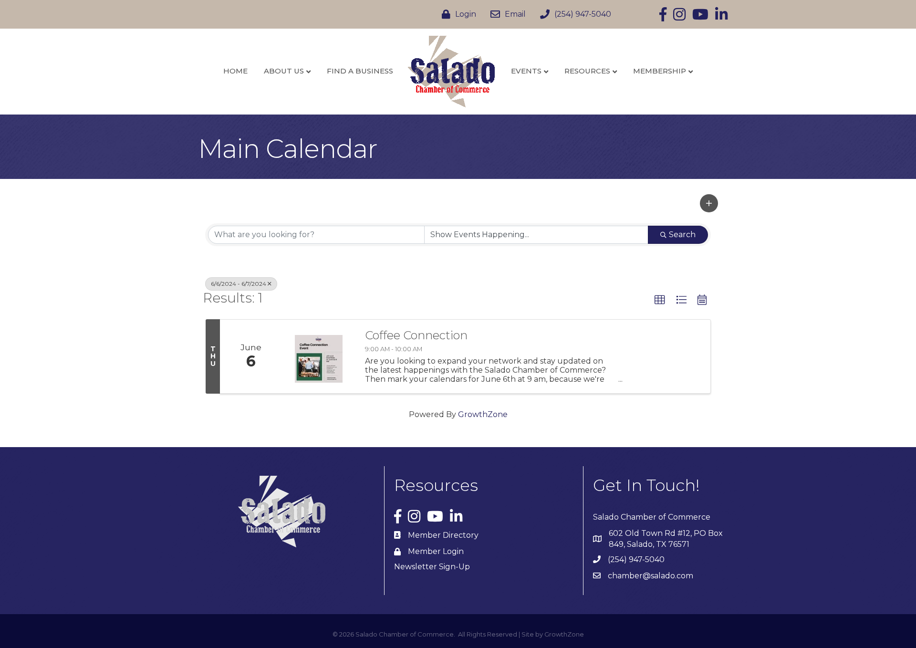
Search (682, 234)
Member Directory (443, 535)
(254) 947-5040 (636, 559)
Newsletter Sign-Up (432, 566)
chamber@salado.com (650, 575)
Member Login (436, 551)
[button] (709, 203)
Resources (587, 70)
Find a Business (360, 70)
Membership (659, 70)
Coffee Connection (416, 335)
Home (235, 70)
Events (526, 70)
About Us (284, 70)
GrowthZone (483, 414)
